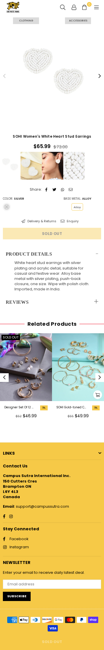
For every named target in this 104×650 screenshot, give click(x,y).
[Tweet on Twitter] (54, 189)
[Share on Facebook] (46, 189)
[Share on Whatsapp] (62, 189)
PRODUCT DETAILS (29, 254)
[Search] (62, 7)
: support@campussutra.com (41, 506)
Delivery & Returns (41, 221)
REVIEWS (17, 302)
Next (99, 76)
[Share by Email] (70, 189)
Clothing (26, 20)
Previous (4, 76)
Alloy (77, 207)
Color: (13, 199)
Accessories (78, 20)
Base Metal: (77, 199)
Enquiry (72, 221)
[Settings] (74, 7)
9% (43, 407)
